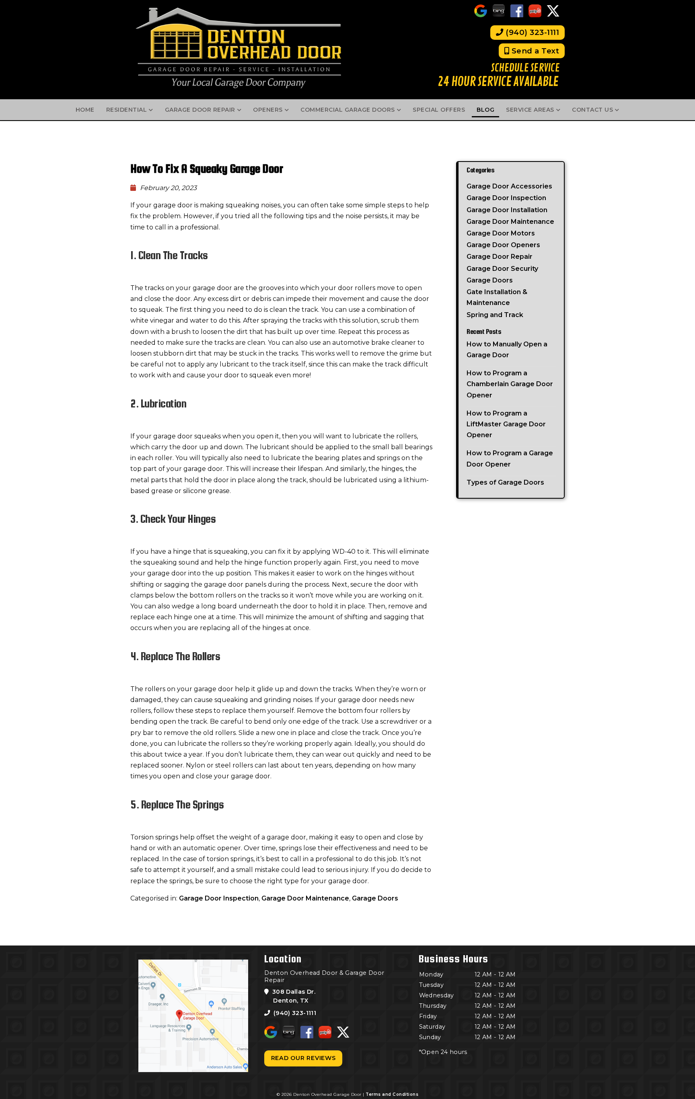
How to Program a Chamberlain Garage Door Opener (510, 384)
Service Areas (530, 109)
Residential (126, 109)
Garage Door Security (502, 268)
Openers (268, 109)
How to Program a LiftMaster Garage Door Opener (506, 424)
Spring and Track (495, 315)
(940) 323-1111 (531, 32)
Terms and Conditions (392, 1094)
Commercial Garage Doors (347, 109)
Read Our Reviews (303, 1058)
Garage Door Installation (507, 210)
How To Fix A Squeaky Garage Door (207, 168)
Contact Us (592, 109)
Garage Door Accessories (509, 186)
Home (85, 109)
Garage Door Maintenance (305, 898)
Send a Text (534, 50)
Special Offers (439, 109)
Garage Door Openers (503, 245)
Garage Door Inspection (219, 898)
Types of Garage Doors (505, 482)
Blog (485, 109)
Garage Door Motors (501, 233)
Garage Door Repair (200, 109)
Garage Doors (375, 898)
